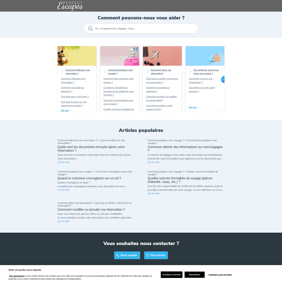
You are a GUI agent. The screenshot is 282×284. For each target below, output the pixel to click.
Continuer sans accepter (220, 275)
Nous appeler (129, 255)
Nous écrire (158, 255)
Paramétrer (194, 275)
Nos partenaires (16, 276)
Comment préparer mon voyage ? (120, 71)
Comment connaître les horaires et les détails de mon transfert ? (118, 91)
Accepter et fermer (172, 275)
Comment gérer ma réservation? (161, 71)
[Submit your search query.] (90, 29)
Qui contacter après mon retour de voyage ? (206, 71)
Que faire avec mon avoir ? (75, 96)
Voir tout (65, 110)
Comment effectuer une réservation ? (77, 71)
